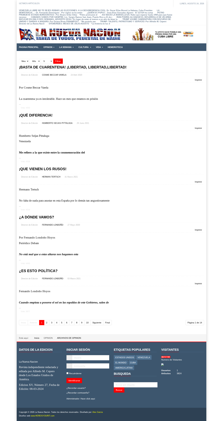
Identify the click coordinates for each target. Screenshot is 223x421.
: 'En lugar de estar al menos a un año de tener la (95, 18)
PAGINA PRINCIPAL (29, 47)
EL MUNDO (120, 362)
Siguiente (96, 322)
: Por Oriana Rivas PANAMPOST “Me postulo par (95, 20)
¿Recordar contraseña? (77, 392)
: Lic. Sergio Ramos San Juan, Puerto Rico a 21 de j (71, 17)
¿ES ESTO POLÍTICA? (38, 271)
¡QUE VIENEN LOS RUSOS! (42, 169)
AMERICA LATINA (124, 368)
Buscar (119, 390)
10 (87, 322)
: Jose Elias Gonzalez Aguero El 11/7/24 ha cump (120, 13)
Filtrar (58, 61)
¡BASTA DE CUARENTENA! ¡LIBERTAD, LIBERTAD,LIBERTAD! (73, 67)
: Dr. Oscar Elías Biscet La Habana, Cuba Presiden (85, 10)
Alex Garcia (97, 412)
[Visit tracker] (162, 364)
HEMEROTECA (115, 47)
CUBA (133, 362)
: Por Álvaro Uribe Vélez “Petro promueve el (91, 14)
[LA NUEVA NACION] (69, 34)
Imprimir (198, 80)
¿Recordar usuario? (76, 388)
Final (107, 322)
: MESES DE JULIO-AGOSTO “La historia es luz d (79, 24)
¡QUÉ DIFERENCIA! (35, 115)
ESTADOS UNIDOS (124, 357)
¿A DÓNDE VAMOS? (36, 217)
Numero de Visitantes (171, 359)
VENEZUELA (144, 357)
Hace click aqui (88, 398)
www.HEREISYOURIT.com (42, 416)
